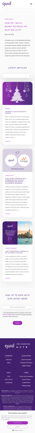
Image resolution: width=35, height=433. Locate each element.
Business (7, 108)
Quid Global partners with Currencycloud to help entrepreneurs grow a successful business (15, 181)
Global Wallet (9, 19)
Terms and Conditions (26, 376)
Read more (7, 419)
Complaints (8, 383)
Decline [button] (18, 426)
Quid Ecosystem (26, 360)
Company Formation (11, 248)
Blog (8, 363)
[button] (17, 430)
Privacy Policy (7, 315)
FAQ (8, 376)
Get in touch (9, 379)
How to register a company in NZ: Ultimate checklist (16, 252)
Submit (17, 323)
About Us (9, 360)
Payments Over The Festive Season (15, 112)
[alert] (17, 421)
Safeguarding (26, 386)
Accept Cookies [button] (17, 422)
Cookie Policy (26, 383)
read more (7, 141)
